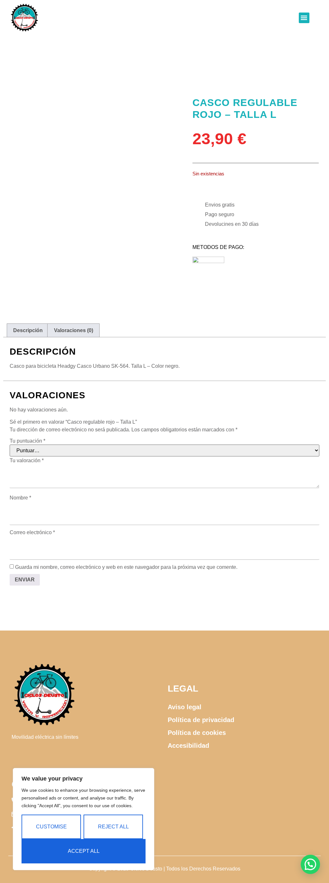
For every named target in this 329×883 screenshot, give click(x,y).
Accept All (84, 851)
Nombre (20, 497)
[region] (83, 819)
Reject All (113, 826)
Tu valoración (27, 460)
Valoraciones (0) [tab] (73, 330)
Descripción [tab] (28, 330)
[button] (304, 18)
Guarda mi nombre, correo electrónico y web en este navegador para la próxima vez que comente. (126, 567)
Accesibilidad (188, 745)
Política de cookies (197, 732)
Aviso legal (184, 707)
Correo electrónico (32, 532)
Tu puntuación (27, 441)
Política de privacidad (201, 719)
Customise (51, 826)
